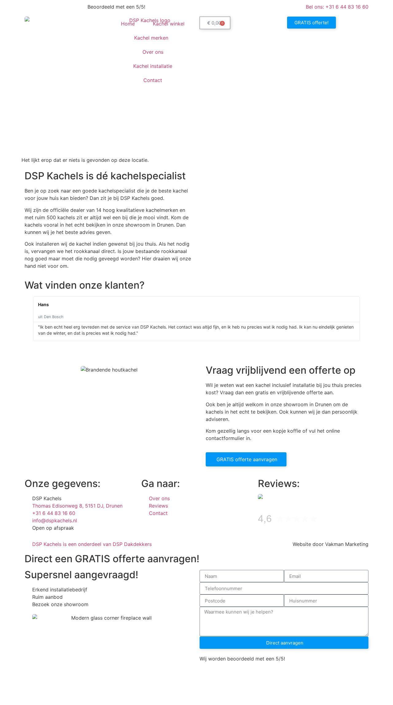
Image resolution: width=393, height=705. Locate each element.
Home (128, 24)
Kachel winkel (169, 24)
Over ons (152, 52)
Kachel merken (151, 38)
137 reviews (335, 520)
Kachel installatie (152, 66)
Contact (152, 80)
